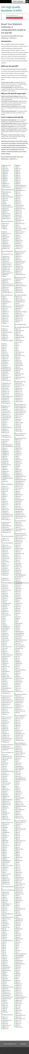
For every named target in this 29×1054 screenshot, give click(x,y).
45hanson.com (6, 386)
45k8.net (18, 972)
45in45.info (5, 685)
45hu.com (18, 580)
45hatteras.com (6, 412)
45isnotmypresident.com (7, 752)
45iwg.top (5, 776)
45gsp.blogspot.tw (20, 301)
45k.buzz (18, 940)
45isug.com (18, 758)
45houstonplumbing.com (7, 543)
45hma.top (18, 503)
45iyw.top (18, 781)
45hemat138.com (20, 435)
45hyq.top (5, 610)
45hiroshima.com (20, 484)
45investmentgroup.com (20, 715)
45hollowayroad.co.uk (21, 516)
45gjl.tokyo (5, 173)
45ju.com (5, 915)
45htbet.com (6, 565)
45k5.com (5, 963)
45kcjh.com (5, 1007)
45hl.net (4, 499)
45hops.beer (19, 524)
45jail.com (18, 799)
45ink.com (5, 709)
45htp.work (5, 575)
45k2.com (5, 955)
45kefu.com (18, 1013)
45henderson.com (7, 437)
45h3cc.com (19, 360)
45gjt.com (5, 175)
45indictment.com (20, 697)
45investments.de (20, 717)
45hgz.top (5, 456)
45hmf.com (5, 504)
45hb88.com (6, 419)
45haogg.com (6, 398)
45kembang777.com (20, 1015)
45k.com (5, 942)
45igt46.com (6, 663)
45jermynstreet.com (21, 822)
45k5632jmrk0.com (20, 963)
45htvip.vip (18, 578)
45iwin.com (18, 776)
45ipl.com (18, 727)
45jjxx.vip (5, 859)
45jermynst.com (6, 819)
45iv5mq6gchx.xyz (20, 768)
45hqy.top (5, 555)
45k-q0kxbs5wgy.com (8, 940)
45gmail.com (6, 195)
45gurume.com (19, 320)
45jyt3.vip (5, 935)
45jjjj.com (5, 852)
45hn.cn (4, 506)
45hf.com (18, 441)
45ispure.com (19, 754)
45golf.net (5, 212)
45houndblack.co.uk (20, 529)
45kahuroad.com (7, 980)
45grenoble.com (19, 279)
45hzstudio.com (6, 615)
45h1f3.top (5, 354)
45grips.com (19, 282)
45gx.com (5, 334)
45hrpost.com (6, 558)
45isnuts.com (19, 751)
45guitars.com (19, 316)
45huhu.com (19, 585)
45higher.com (19, 473)
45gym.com (5, 337)
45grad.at (5, 235)
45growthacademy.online (20, 295)
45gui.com (5, 313)
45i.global (18, 618)
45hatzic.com (6, 414)
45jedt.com (5, 816)
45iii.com (5, 668)
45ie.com (18, 656)
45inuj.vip (18, 712)
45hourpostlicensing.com (7, 536)
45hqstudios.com (20, 553)
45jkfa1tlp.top (6, 862)
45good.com (19, 215)
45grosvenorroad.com (21, 285)
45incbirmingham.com (8, 691)
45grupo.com (19, 296)
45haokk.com (19, 400)
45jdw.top (5, 814)
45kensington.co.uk (20, 1018)
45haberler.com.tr (20, 374)
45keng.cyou (19, 1017)
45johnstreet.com (20, 887)
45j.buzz (18, 783)
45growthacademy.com (7, 295)
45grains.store (6, 259)
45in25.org (5, 681)
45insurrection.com (20, 711)
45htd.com (5, 566)
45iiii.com (18, 668)
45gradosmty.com (20, 253)
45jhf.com (18, 830)
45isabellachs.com (20, 733)
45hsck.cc (18, 560)
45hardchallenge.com (21, 407)
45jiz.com (5, 847)
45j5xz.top (18, 794)
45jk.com (18, 859)
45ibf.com (5, 641)
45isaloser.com (19, 737)
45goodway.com (7, 218)
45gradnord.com (7, 245)
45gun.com (5, 318)
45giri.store (18, 168)
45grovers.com (19, 292)
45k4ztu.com (19, 962)
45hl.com (18, 498)
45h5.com (5, 365)
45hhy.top (5, 466)
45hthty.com (6, 571)
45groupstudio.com (7, 292)
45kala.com (5, 988)
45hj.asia (18, 491)
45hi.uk (17, 468)
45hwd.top (18, 595)
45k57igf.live (6, 965)
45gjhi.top (18, 172)
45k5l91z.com (6, 968)
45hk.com (5, 496)
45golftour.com (6, 213)
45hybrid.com (6, 605)
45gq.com (5, 228)
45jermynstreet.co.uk (8, 822)
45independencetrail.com (20, 694)
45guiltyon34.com (20, 315)
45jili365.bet (5, 840)
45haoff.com (6, 395)
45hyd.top (18, 605)
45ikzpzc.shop (6, 676)
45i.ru (17, 621)
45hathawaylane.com (21, 411)
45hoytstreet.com (7, 547)
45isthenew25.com (7, 756)
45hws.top (18, 596)
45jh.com (5, 829)
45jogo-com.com (7, 874)
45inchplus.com (6, 693)
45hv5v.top (18, 591)
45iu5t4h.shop (19, 766)
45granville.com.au (7, 266)
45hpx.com (5, 551)
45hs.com (5, 560)
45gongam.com (6, 215)
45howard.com (19, 541)
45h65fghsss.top (7, 368)
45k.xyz (4, 953)
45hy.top (18, 601)
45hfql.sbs (18, 446)
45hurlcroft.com (7, 590)
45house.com (6, 540)
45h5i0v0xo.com (6, 367)
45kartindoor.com (7, 993)
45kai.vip (5, 983)
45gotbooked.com (20, 223)
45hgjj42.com (6, 453)
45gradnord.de (19, 245)
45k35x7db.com (19, 957)
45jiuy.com (18, 844)
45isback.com (19, 738)
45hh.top (18, 458)
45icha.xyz (5, 648)
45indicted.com (6, 697)
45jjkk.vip (18, 854)
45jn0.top (5, 869)
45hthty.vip (18, 571)
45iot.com (18, 723)
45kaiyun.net (6, 985)
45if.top (17, 658)
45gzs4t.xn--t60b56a (8, 340)
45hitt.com (18, 489)
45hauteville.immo (7, 416)
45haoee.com (19, 393)
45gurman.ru (6, 320)
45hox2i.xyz (18, 543)
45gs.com (5, 298)
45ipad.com (5, 727)
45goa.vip (5, 203)
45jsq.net (18, 910)
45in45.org (5, 686)
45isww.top (5, 759)
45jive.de (18, 845)
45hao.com (18, 386)
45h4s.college (19, 364)
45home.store (19, 518)
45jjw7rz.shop (19, 857)
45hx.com (5, 598)
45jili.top (18, 839)
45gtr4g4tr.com (19, 306)
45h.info (5, 347)
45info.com (5, 706)
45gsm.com (5, 300)
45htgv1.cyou (19, 566)
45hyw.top (18, 610)
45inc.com (5, 690)
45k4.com (18, 958)
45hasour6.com (6, 411)
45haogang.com (19, 395)
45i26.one (18, 626)
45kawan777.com (7, 998)
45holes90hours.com (8, 514)
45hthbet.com (6, 570)
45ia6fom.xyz (6, 640)
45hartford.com (19, 409)
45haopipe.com (6, 401)
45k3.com (5, 957)
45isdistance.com (20, 740)
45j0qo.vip (5, 788)
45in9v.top (18, 686)
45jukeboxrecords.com (8, 917)
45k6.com (18, 968)
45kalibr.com (19, 988)
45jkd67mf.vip (19, 860)
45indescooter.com (7, 696)
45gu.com (5, 310)
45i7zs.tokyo (19, 636)
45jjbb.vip (5, 850)
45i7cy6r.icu (5, 636)
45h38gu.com (6, 360)
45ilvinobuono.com (7, 678)
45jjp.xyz (5, 855)
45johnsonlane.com (20, 884)
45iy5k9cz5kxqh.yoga (21, 779)
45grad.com (18, 237)
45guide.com (19, 313)
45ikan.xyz (18, 673)
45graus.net (18, 271)
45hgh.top (18, 451)
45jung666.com (19, 919)
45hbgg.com (19, 419)
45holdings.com (19, 513)
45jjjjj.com (18, 852)
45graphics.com (19, 268)
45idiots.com (19, 653)
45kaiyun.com (19, 983)
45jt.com (5, 912)
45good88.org (19, 217)
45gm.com (18, 192)
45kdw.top (5, 1012)
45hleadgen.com (20, 499)
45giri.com (5, 167)
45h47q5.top (6, 364)
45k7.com (18, 970)
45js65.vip (5, 909)
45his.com (5, 486)
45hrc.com (18, 556)
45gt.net (18, 303)
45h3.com (18, 357)
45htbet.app (18, 563)
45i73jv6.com (6, 635)
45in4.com (5, 683)
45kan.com (18, 990)
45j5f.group (5, 794)
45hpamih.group (6, 548)
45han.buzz (5, 378)
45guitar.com (6, 316)
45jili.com (18, 837)
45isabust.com (6, 735)
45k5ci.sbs (18, 965)
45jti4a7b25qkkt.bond (8, 914)
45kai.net (5, 982)
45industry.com (6, 704)
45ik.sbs (4, 673)
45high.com (18, 471)
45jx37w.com (6, 930)
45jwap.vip (18, 924)
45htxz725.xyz (6, 580)
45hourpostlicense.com (20, 533)
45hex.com (5, 441)
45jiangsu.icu (6, 835)
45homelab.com (6, 519)
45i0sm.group (19, 623)
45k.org (4, 947)
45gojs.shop (5, 208)
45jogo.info (5, 875)
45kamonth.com (7, 990)
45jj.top (4, 849)
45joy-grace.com (20, 894)
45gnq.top (18, 198)
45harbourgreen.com (21, 406)
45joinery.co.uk (19, 889)
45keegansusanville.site (7, 1014)
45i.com (4, 616)
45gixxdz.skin (6, 170)
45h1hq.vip (18, 354)
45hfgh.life (18, 444)
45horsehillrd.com (7, 525)
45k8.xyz (5, 973)
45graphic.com (6, 268)
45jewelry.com (6, 824)
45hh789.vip (5, 459)
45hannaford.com (20, 385)
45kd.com (5, 1008)
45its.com (5, 764)
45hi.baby (18, 466)
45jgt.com (18, 827)
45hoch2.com (19, 508)
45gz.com (18, 339)
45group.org (5, 289)
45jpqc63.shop (19, 900)
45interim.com (6, 712)
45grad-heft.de (19, 233)
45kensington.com (7, 1020)
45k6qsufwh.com (7, 970)
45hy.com (18, 600)
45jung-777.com (6, 919)
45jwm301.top (6, 927)
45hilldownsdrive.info (21, 479)
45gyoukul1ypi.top (20, 337)
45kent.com (18, 1020)
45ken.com (5, 1017)
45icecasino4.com (7, 646)
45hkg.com (18, 496)
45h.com (18, 345)
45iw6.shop (18, 773)
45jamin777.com (7, 804)
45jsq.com (5, 910)
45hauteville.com (20, 414)
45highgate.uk (6, 474)
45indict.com (19, 696)
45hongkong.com (7, 522)
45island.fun (5, 749)
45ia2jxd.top (18, 638)
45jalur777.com (19, 803)
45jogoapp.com (19, 877)
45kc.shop (18, 1005)
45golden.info (6, 210)
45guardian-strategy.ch (21, 311)
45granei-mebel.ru (7, 264)
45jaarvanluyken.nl (20, 798)
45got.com (18, 222)
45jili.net (4, 839)
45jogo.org (5, 877)
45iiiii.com (5, 670)
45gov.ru (18, 225)
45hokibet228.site (20, 509)
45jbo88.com (6, 808)
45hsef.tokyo (6, 561)
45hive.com (5, 491)
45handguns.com (7, 383)
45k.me (4, 945)
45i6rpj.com (5, 633)
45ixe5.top (5, 779)
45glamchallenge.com (21, 185)
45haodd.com (6, 393)
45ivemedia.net (19, 769)
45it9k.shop (5, 763)
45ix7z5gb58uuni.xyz (21, 778)
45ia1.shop (5, 638)
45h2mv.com (6, 357)
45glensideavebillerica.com (7, 189)
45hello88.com (6, 435)
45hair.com (18, 375)
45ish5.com (18, 746)
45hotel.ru (18, 527)
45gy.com (18, 334)
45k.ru (17, 948)
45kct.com (18, 1007)
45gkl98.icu (5, 178)
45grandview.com (20, 263)
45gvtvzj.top (6, 326)
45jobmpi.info (19, 872)
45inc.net (18, 690)
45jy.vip (17, 932)
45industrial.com (20, 699)
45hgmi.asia (18, 454)
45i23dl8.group (6, 626)
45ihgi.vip (5, 665)
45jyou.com (18, 934)
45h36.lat (18, 359)
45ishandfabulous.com (8, 748)
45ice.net (5, 645)
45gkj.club (5, 177)
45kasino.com (19, 995)
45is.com (5, 732)
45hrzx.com (18, 558)
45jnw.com (5, 870)
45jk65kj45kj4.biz (7, 860)
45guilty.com (6, 315)
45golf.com (18, 210)
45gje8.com (5, 172)
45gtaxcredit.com (20, 305)
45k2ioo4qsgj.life (20, 955)
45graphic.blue (19, 266)
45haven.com (19, 416)
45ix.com (5, 778)
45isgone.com (6, 742)
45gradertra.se (19, 240)
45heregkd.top (6, 439)
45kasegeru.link (6, 995)
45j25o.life (18, 788)
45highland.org (6, 476)
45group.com (6, 287)
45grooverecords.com (8, 284)
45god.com (18, 203)
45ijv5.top (18, 671)
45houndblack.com (7, 530)
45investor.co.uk (6, 718)
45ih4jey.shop (19, 663)
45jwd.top (5, 925)
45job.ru (4, 872)
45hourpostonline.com (21, 535)
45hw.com (18, 593)
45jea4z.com (19, 814)
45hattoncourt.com (20, 412)
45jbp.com (18, 808)
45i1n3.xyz (18, 625)
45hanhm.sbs (19, 383)
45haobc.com (6, 391)
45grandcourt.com (7, 263)
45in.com (5, 680)
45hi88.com (5, 469)
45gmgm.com (19, 195)
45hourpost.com (7, 532)
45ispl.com (5, 754)
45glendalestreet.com (21, 187)
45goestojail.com (20, 205)
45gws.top (18, 332)
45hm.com (5, 501)
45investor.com (19, 718)
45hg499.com (19, 448)
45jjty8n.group (6, 857)
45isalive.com (6, 737)
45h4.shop (5, 362)
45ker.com (5, 1022)
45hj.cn (4, 493)
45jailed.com (19, 801)
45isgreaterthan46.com (20, 743)
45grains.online (6, 258)
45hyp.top (18, 608)
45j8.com (5, 798)
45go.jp (4, 202)
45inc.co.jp (18, 688)
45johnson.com (6, 884)
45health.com (6, 431)
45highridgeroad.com (8, 478)
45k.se (4, 950)
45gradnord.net (6, 247)
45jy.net (4, 932)
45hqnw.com (6, 553)
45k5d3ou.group (6, 967)
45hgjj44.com (6, 454)
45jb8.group (5, 806)
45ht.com (18, 561)
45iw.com (5, 773)
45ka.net (18, 977)
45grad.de (5, 238)
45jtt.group (18, 914)
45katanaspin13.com (8, 997)
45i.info (4, 620)
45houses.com (19, 540)
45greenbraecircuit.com (20, 277)
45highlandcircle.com (21, 476)
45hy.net (5, 601)
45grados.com (6, 248)
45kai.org (18, 982)
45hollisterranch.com (8, 516)
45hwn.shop (5, 596)
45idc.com (5, 651)
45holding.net (6, 513)
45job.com (18, 870)
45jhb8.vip (5, 830)
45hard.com (5, 407)
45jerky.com (5, 818)
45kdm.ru (5, 1010)
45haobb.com (19, 390)
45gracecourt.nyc (7, 233)
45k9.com (18, 975)
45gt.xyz (5, 305)
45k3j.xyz (5, 958)
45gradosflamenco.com (7, 254)
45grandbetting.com (20, 261)
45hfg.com (18, 443)
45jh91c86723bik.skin (21, 829)
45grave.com (19, 273)
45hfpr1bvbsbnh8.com (8, 446)
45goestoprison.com (8, 207)
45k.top (4, 952)
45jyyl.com (18, 937)
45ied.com (5, 658)
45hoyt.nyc (18, 545)
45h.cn (17, 344)
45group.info (19, 287)
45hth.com (5, 568)
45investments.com (7, 717)
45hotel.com (6, 527)
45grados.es (19, 248)
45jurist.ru (5, 920)
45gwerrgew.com (20, 330)
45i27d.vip (18, 628)
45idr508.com (19, 655)
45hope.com (6, 524)
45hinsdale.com (19, 483)
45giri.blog (18, 165)
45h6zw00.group (7, 370)
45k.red (4, 948)
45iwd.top (18, 774)
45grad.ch (18, 235)
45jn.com (18, 867)
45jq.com (5, 902)
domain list (23, 1044)
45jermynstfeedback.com (20, 820)
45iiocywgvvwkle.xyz (20, 670)
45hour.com (18, 530)
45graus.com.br (6, 271)
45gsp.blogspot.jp (7, 301)
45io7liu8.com (6, 722)
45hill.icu (5, 479)
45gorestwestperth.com (7, 221)
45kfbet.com (6, 1027)
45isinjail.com (19, 748)
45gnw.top (5, 200)
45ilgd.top (18, 676)
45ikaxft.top (5, 675)
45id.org (17, 650)
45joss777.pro (6, 894)
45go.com (18, 200)
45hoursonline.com (20, 538)
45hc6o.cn (5, 422)
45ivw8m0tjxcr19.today (8, 771)
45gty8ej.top (19, 308)
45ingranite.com (19, 706)
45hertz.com (19, 439)
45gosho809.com (20, 220)
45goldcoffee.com (20, 208)
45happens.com (6, 406)
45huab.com (19, 581)
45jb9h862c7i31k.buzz (21, 806)
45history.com (19, 486)
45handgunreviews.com (20, 381)
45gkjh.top (18, 177)
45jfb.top (18, 825)
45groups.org (6, 290)
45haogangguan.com (8, 396)
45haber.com (6, 374)
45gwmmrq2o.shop (7, 332)
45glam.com (6, 185)
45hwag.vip (5, 595)
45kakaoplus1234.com (8, 987)
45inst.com (5, 711)
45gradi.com (6, 243)
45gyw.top (5, 339)
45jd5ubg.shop (6, 813)
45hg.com (5, 448)
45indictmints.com (7, 699)
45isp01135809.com (20, 753)
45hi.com (5, 468)
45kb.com (5, 1000)
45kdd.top (18, 1008)
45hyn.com (5, 608)
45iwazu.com (6, 774)
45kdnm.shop (19, 1010)
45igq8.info (18, 661)
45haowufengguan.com (20, 404)
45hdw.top (5, 429)
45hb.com (18, 417)
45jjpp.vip (18, 855)
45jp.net (17, 895)
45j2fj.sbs (5, 791)
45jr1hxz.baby (6, 905)
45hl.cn (4, 498)
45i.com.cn (18, 616)
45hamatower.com (20, 377)
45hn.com (18, 506)
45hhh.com (18, 461)
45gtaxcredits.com (7, 306)
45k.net (17, 945)
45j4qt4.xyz (18, 791)
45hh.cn (17, 456)
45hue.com (5, 585)
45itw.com (18, 764)
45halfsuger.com (7, 377)
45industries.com (7, 702)
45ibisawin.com (19, 641)
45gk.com (18, 175)
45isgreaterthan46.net (8, 744)
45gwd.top (5, 330)
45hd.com (5, 424)
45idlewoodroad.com (8, 655)
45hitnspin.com (19, 488)
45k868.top (18, 973)
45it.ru (17, 761)
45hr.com (18, 555)
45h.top (4, 350)
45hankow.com (6, 385)
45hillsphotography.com (7, 484)
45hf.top (5, 443)
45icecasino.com (20, 645)
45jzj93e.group (19, 938)
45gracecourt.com (20, 232)
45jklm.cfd (5, 864)
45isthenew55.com (7, 758)
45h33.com (5, 359)
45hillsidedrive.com (20, 481)
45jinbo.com (18, 842)
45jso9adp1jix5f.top (20, 909)
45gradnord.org (19, 247)
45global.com (19, 188)
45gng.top (18, 197)
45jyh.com (5, 934)
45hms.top (18, 504)
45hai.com (5, 375)
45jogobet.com (6, 879)
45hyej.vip (5, 606)
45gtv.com (5, 308)
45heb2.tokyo (19, 431)
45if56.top (5, 660)
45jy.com (18, 930)
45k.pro (17, 947)
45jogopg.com (6, 880)
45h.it (17, 347)
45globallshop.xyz (7, 192)
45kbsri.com (18, 1002)
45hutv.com (18, 590)
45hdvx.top (18, 427)
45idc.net (18, 651)
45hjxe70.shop (19, 494)
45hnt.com (5, 508)
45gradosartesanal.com (7, 251)
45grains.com (19, 256)
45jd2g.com (18, 811)
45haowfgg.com (7, 403)
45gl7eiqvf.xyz (6, 183)
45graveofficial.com (20, 274)
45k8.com (5, 972)
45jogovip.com (6, 882)
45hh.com (5, 458)
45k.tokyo (18, 950)
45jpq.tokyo (5, 900)
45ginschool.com (7, 165)
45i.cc (17, 615)
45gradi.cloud (19, 242)
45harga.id (5, 409)
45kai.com (18, 980)
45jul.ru (17, 917)
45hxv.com (5, 600)
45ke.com (18, 1012)
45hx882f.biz (19, 598)
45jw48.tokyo (6, 924)
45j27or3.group (6, 789)
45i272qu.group (6, 628)
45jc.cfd (4, 809)
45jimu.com (5, 842)
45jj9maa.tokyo (19, 849)
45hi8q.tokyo (19, 469)
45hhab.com (6, 461)
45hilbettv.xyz (19, 478)
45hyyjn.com (6, 611)
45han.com (18, 378)
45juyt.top (5, 922)
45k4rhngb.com (19, 960)
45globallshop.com (20, 190)
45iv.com (5, 768)
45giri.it (17, 167)
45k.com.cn (18, 942)
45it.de (4, 761)
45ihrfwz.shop (6, 666)
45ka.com (5, 977)
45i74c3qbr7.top (19, 635)
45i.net (4, 621)
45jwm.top (18, 925)
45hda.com (18, 424)
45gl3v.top (18, 182)
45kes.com (18, 1022)
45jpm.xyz (5, 899)
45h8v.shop (5, 372)
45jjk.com (5, 854)
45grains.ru (18, 258)
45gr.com (5, 232)
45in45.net (18, 685)
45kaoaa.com (19, 992)
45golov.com (19, 213)
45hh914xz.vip (19, 459)
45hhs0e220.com (7, 464)
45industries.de (19, 702)
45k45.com (5, 960)
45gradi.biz (5, 242)
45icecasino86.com (20, 646)
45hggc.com (19, 449)
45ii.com (18, 666)
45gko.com (18, 178)
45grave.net (5, 274)
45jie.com (18, 835)
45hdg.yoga (18, 426)
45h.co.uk (5, 345)
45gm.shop (5, 193)
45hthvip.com (6, 573)
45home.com (6, 518)
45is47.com (18, 732)
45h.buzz (5, 344)
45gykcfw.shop (19, 335)
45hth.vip (18, 568)
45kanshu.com (6, 992)
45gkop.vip (5, 180)
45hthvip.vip (18, 573)
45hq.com (18, 551)
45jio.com (5, 844)
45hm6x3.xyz (19, 501)
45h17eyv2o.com (20, 352)
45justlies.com (19, 920)
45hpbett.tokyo (19, 548)
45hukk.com (5, 586)
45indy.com (18, 704)
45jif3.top (5, 837)
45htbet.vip (18, 565)
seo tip (9, 1048)
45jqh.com (18, 902)
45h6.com (18, 367)
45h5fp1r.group (19, 365)
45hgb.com (5, 449)
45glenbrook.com (7, 187)
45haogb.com (19, 396)
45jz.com (5, 938)
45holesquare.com (20, 514)
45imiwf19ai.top (19, 678)
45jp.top (4, 897)
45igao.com (5, 661)
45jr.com (18, 904)
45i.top (4, 623)
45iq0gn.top (5, 728)
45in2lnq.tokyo (19, 681)
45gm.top (18, 193)
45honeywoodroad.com (20, 520)
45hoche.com (6, 509)
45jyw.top (5, 937)
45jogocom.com (20, 879)
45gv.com (18, 321)
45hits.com (5, 489)
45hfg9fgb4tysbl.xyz (8, 444)
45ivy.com (18, 771)
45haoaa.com (19, 388)
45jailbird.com (6, 801)
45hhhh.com (6, 463)
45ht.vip (4, 563)
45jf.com (5, 825)
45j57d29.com (19, 793)
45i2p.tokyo (5, 630)
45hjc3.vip (18, 493)
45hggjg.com (6, 451)
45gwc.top (18, 329)
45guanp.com (6, 311)
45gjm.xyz (18, 173)
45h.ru (17, 349)
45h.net (4, 349)
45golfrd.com (19, 212)
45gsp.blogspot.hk (20, 300)
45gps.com (18, 227)
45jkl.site (18, 862)
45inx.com (5, 720)
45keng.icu (5, 1018)
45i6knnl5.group (19, 631)
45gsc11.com (19, 298)
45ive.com (5, 769)
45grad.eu (18, 238)
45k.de (4, 944)
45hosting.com (19, 525)
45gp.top (5, 227)
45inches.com (19, 691)
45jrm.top (5, 907)
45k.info (17, 944)
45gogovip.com (19, 207)
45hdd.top (5, 426)
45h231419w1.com (20, 355)
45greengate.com (7, 279)
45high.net (5, 473)
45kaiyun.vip (18, 985)
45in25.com (18, 680)
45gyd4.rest (5, 335)
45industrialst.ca (20, 701)
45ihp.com (18, 665)
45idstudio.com (6, 656)
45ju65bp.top (19, 915)
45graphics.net (6, 269)
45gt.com (5, 303)
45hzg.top (18, 613)
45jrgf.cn (18, 905)
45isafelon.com (19, 735)
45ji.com (5, 834)
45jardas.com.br (19, 804)
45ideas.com (6, 653)
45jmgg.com (6, 867)
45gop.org (18, 218)
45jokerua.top (19, 892)
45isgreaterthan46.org (21, 744)
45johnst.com (19, 885)
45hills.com (5, 481)
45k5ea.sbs (18, 967)
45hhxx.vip (18, 464)
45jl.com (18, 864)
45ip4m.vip (18, 725)
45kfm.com (5, 1028)
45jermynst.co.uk (20, 818)
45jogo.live (18, 875)
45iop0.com (5, 723)
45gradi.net (18, 243)
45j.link (4, 786)
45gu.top (18, 310)
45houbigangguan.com (8, 529)
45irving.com (6, 730)
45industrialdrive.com (8, 701)
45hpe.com (5, 550)
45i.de (4, 618)
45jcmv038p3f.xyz (20, 809)
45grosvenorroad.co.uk (8, 285)
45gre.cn (5, 276)
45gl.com (5, 182)
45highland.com (19, 474)
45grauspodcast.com (8, 273)
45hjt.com (5, 494)
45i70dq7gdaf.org (20, 633)
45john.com (18, 882)
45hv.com (5, 591)
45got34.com (6, 223)
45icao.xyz (18, 643)
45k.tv (17, 952)
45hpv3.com (18, 550)
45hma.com (5, 503)
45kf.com (18, 1025)
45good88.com (6, 217)
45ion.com (18, 722)
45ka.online (5, 978)
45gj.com (18, 170)
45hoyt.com (5, 545)
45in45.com (18, 683)
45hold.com (5, 511)
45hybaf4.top (19, 603)
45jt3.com (18, 912)
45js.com (18, 907)
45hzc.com (5, 613)
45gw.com (5, 329)
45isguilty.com (6, 746)
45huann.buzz (19, 583)
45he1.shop (18, 429)
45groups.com (19, 289)
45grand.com (6, 261)
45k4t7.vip (5, 962)
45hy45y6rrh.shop (7, 603)
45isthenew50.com (20, 756)
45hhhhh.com (19, 463)
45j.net (17, 786)
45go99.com (19, 202)
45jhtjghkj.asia (6, 832)
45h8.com (18, 370)
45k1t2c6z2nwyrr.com (21, 953)
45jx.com (18, 927)
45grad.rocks (6, 240)
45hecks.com (6, 432)
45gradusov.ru (6, 256)
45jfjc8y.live (5, 827)
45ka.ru (17, 978)
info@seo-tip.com (11, 1044)
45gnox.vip (5, 198)
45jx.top (4, 929)
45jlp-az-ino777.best (8, 865)
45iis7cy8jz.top (6, 671)
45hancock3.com (7, 380)
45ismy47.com (19, 749)
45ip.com (5, 725)
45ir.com (18, 728)
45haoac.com (6, 390)
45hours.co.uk (19, 537)
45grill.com (18, 280)
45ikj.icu (17, 675)
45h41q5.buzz (19, 362)
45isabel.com (6, 733)
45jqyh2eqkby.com (7, 904)
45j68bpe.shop (6, 796)
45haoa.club (5, 388)
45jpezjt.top (18, 897)
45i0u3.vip (5, 625)
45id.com (5, 650)
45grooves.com (19, 284)
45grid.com (5, 280)
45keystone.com (7, 1025)
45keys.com (18, 1023)
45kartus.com (19, 993)
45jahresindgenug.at (7, 799)
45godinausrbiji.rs (7, 205)
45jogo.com (18, 874)
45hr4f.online (6, 556)
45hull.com (18, 586)
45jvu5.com (18, 922)
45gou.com (5, 225)
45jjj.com (18, 850)
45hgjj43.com (19, 453)
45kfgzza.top (19, 1027)
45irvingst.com (19, 730)
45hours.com (6, 538)
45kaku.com (18, 987)
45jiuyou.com (6, 845)
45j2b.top (18, 789)
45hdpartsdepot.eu (7, 427)
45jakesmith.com (7, 803)
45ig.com (18, 660)
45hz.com (18, 611)
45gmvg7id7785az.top (8, 197)
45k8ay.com (5, 975)
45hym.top (18, 606)
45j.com (17, 784)
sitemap (8, 1050)
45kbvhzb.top (19, 1003)
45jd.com (5, 811)
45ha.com (18, 372)
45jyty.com (18, 935)
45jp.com (5, 895)
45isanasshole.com (7, 738)
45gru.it (4, 296)
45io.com (18, 720)
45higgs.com (6, 471)
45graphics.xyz (19, 269)
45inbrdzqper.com (7, 688)
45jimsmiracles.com (20, 840)
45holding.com (19, 511)
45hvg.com (5, 593)
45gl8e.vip (18, 183)
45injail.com (18, 707)
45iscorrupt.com (7, 740)
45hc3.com (18, 421)
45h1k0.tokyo (6, 355)
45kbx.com (5, 1005)
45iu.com (5, 766)
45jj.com (18, 847)
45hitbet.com (6, 488)
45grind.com (6, 282)
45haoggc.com (19, 398)
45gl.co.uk (18, 180)
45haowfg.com (19, 401)
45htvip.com (6, 578)
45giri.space (5, 168)
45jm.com (18, 865)
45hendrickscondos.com (20, 438)
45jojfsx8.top (6, 892)
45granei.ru (18, 264)
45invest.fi (5, 714)
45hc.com (5, 421)
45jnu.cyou (18, 869)
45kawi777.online (20, 998)
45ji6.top (18, 834)
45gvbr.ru (5, 323)
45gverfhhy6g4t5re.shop (20, 324)
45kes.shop (5, 1023)
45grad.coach (6, 237)
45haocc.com (19, 391)
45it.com (18, 759)
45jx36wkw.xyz (19, 929)
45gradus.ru (18, 254)
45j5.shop (5, 793)
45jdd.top (18, 813)
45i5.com (5, 631)
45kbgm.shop (19, 1000)
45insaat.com (19, 709)
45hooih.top (18, 522)
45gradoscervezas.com (20, 251)
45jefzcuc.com (19, 816)
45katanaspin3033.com (21, 997)
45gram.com (19, 259)
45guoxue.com (19, 318)
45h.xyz (17, 350)
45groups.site (19, 290)
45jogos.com (19, 880)
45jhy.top (18, 832)
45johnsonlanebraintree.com (8, 886)
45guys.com (5, 321)
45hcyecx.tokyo (19, 422)
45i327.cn (18, 630)
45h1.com (5, 352)
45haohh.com (6, 400)
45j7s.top (18, 796)
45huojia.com (19, 588)
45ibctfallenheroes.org (21, 640)
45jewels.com (19, 824)
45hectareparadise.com (20, 433)
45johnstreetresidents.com (8, 890)
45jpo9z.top (18, 899)
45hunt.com (5, 588)
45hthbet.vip (19, 570)
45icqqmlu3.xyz (19, 648)
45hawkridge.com (7, 417)
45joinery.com (19, 890)
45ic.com (5, 643)
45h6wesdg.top (19, 368)
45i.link (17, 620)
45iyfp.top (5, 781)
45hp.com (18, 547)
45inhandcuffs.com (7, 707)
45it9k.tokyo (19, 763)
